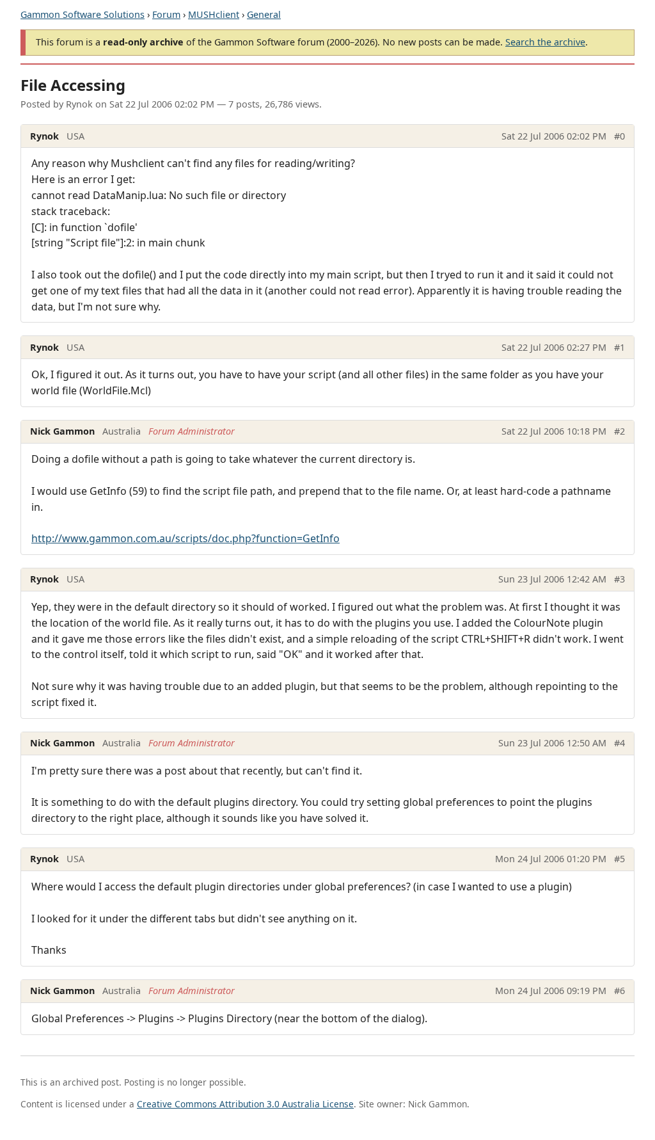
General (264, 14)
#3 (619, 579)
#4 (619, 743)
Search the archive (545, 42)
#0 (619, 136)
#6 (619, 990)
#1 (619, 347)
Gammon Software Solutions (82, 14)
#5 (619, 859)
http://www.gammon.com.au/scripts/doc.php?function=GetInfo (185, 538)
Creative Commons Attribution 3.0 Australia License (245, 1104)
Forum (166, 14)
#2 (619, 431)
